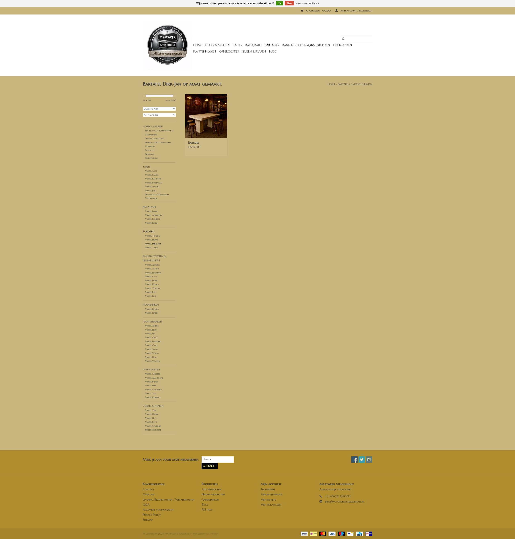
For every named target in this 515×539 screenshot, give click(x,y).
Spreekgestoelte (153, 429)
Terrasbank (151, 134)
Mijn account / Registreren (356, 10)
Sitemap (148, 519)
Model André (152, 325)
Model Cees (151, 276)
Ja (279, 3)
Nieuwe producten (213, 494)
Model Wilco (152, 353)
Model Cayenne (153, 426)
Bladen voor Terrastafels (158, 142)
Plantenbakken (204, 51)
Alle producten (211, 489)
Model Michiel (152, 373)
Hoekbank (150, 146)
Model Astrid (152, 268)
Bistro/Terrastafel (154, 138)
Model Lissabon (153, 272)
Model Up (150, 333)
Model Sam (150, 393)
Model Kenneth (153, 178)
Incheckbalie (151, 158)
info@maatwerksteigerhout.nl (345, 501)
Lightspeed (212, 533)
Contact (148, 489)
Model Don (151, 357)
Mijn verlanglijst (271, 504)
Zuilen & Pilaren (254, 51)
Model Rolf (151, 292)
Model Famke (152, 174)
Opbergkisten (229, 51)
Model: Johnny (152, 235)
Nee (289, 3)
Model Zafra (151, 247)
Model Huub (151, 239)
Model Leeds (151, 211)
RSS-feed (207, 509)
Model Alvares (152, 264)
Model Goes (151, 345)
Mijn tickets (268, 499)
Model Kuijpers (153, 397)
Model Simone (152, 186)
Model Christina (153, 389)
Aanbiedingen (210, 499)
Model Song (151, 349)
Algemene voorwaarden (158, 509)
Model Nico (151, 418)
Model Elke (150, 385)
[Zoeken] (342, 39)
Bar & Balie (253, 45)
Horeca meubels (217, 45)
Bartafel (193, 142)
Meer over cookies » (307, 3)
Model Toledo (152, 288)
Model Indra (151, 381)
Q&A (146, 504)
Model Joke (151, 190)
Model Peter (151, 280)
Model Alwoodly (153, 215)
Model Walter (152, 361)
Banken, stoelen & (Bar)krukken (306, 45)
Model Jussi (151, 421)
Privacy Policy (152, 514)
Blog (273, 51)
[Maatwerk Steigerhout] (167, 45)
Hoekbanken (342, 45)
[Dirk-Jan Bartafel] (206, 116)
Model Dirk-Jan (362, 84)
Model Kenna (152, 284)
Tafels (237, 45)
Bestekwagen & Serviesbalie (159, 130)
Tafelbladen (151, 198)
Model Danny (152, 414)
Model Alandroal (154, 377)
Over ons (148, 494)
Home (197, 45)
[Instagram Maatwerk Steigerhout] (369, 459)
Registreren (268, 489)
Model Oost (151, 337)
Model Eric (150, 296)
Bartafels (272, 45)
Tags (205, 504)
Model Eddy (151, 329)
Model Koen (151, 223)
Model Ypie (150, 410)
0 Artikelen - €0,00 (318, 10)
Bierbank (149, 154)
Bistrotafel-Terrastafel (157, 194)
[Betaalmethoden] (304, 533)
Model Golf (151, 170)
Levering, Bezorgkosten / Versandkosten (168, 499)
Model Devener (152, 341)
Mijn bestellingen (271, 494)
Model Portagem (153, 182)
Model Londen (152, 218)
